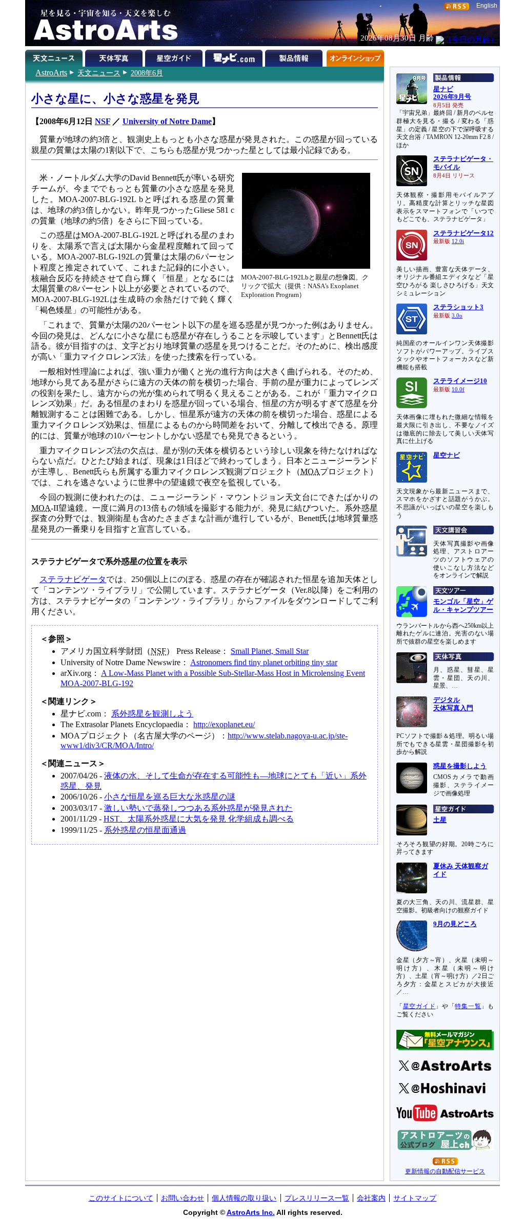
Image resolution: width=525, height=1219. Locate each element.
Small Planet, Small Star (270, 651)
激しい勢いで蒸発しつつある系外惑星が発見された (198, 808)
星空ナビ (446, 455)
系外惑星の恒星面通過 (145, 830)
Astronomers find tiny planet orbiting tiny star (263, 662)
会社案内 (371, 1198)
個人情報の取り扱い (244, 1198)
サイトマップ (414, 1198)
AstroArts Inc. (251, 1212)
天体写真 (115, 56)
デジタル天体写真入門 (453, 704)
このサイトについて (121, 1198)
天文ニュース (98, 73)
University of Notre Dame (167, 121)
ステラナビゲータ (72, 579)
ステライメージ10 (460, 381)
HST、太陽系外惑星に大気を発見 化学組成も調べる (199, 818)
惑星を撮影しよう (460, 766)
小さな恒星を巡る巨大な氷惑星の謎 (169, 796)
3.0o (457, 315)
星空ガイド (175, 56)
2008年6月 (147, 73)
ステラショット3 (458, 307)
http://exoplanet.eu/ (224, 724)
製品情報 (295, 56)
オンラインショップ (355, 56)
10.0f (458, 389)
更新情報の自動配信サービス (445, 1171)
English (486, 5)
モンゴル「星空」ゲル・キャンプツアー (463, 605)
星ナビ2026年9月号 (452, 93)
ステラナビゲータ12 (463, 233)
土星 (440, 820)
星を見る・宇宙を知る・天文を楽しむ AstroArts (102, 23)
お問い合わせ (182, 1198)
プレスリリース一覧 (317, 1198)
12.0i (458, 241)
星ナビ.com (235, 56)
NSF (102, 121)
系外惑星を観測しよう (152, 713)
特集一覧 (468, 1006)
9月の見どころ (455, 924)
